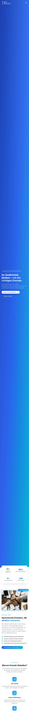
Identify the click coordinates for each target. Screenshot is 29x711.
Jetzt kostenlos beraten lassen (11, 647)
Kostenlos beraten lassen (10, 292)
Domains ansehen (8, 296)
